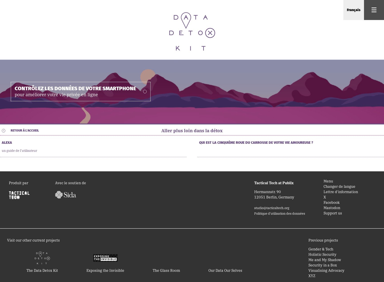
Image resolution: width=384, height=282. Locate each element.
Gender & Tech (320, 249)
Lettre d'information (341, 192)
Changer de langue (339, 186)
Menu (328, 181)
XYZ (311, 276)
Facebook (332, 202)
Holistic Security (322, 254)
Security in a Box (322, 265)
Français (353, 10)
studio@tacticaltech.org (271, 208)
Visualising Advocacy (326, 270)
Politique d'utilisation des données (279, 214)
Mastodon (332, 208)
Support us (333, 213)
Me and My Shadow (324, 260)
